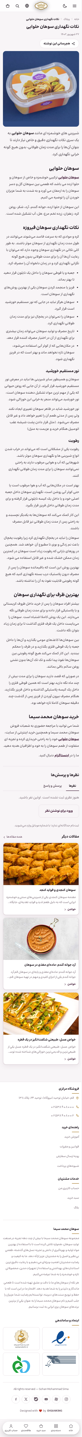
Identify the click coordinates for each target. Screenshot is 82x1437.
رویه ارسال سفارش (64, 1188)
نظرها (69, 822)
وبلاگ (63, 19)
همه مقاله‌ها (14, 874)
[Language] (27, 5)
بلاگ (73, 1239)
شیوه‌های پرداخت (65, 1198)
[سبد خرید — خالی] (7, 5)
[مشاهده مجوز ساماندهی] (20, 1376)
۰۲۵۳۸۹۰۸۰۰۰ (59, 1138)
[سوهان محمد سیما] (41, 6)
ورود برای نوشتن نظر (56, 847)
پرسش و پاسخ (49, 822)
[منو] (74, 5)
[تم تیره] (64, 5)
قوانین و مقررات (66, 1178)
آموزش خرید (68, 1168)
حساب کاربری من (65, 1220)
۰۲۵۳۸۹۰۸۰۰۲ (59, 1147)
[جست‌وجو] (17, 5)
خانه (73, 19)
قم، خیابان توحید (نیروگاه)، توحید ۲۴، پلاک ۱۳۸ (43, 1129)
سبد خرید (70, 1229)
